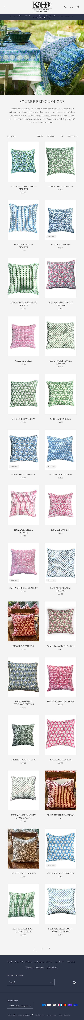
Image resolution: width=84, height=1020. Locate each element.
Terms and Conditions (35, 967)
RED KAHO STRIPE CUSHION (60, 815)
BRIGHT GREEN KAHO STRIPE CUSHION (23, 930)
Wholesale (71, 962)
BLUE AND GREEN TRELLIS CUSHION (23, 188)
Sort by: (40, 136)
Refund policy (40, 1015)
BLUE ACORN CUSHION (60, 474)
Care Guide (59, 962)
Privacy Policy (52, 967)
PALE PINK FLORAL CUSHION (23, 588)
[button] (6, 7)
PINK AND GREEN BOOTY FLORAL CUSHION (23, 816)
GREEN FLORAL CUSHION (23, 760)
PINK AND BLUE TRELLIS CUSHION (61, 304)
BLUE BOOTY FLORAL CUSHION (60, 589)
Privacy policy (52, 1015)
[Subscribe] (51, 982)
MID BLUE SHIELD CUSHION (60, 873)
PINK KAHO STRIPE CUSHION (23, 531)
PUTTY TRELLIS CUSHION (23, 873)
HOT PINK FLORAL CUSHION (60, 701)
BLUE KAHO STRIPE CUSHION (23, 246)
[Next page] (49, 949)
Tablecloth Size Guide (23, 962)
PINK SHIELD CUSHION (61, 760)
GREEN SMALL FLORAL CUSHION (60, 362)
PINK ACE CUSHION (60, 530)
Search (9, 962)
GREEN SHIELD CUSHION (23, 419)
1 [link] (34, 948)
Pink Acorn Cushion (23, 361)
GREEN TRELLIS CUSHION (60, 186)
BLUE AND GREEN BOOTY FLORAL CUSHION (60, 930)
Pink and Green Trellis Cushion (60, 646)
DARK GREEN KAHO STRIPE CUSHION (23, 304)
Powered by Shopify (26, 1015)
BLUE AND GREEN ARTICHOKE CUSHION (23, 703)
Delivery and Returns (43, 962)
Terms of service (64, 1015)
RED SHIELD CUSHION (23, 646)
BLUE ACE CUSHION (60, 244)
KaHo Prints (16, 1015)
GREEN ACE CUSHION (60, 419)
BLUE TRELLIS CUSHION (23, 474)
